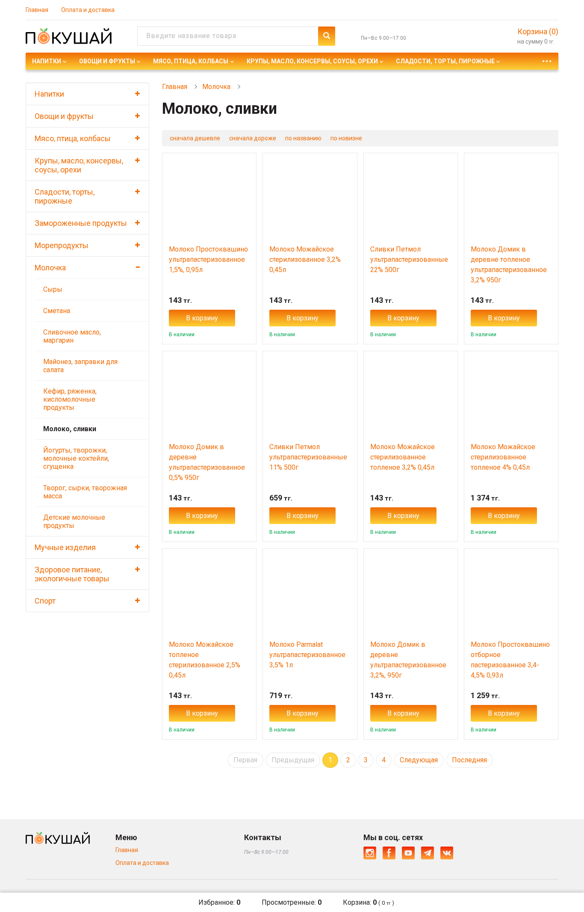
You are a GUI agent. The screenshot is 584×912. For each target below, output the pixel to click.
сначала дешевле (195, 138)
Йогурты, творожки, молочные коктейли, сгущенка (76, 458)
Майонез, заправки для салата (80, 366)
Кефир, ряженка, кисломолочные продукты (70, 399)
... (547, 59)
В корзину (202, 318)
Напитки (46, 61)
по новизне (346, 138)
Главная (37, 9)
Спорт (45, 600)
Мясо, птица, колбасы (190, 61)
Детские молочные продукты (74, 521)
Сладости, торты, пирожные (445, 61)
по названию (303, 138)
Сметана (56, 311)
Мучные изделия (65, 547)
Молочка (50, 267)
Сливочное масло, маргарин (72, 336)
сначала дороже (252, 138)
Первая (245, 760)
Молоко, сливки (69, 429)
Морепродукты (61, 245)
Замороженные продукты (81, 223)
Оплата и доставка (88, 9)
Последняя (469, 760)
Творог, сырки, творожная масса (85, 492)
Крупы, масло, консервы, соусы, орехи (312, 61)
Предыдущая (292, 760)
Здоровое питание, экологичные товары (72, 574)
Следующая (419, 760)
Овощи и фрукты (107, 61)
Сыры (52, 289)
